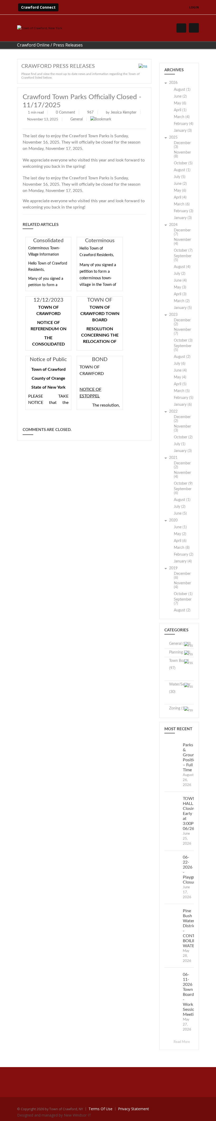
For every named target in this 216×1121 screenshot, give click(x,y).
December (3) (182, 145)
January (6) (183, 405)
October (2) (183, 437)
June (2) (180, 96)
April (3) (180, 294)
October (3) (183, 340)
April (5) (180, 384)
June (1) (180, 527)
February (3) (183, 211)
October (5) (183, 163)
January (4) (183, 561)
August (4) (182, 267)
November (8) (182, 154)
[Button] (194, 28)
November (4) (182, 242)
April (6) (180, 541)
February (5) (183, 398)
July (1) (179, 444)
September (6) (183, 491)
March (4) (182, 117)
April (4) (180, 197)
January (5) (183, 308)
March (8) (182, 548)
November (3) (182, 428)
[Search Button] (181, 28)
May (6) (180, 103)
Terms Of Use (100, 1108)
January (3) (183, 131)
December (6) (182, 576)
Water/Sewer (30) (179, 688)
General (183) (180, 644)
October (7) (183, 250)
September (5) (183, 258)
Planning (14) (179, 652)
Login (194, 7)
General (76, 119)
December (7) (182, 232)
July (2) (179, 274)
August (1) (182, 90)
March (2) (182, 301)
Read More (182, 1042)
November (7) (182, 332)
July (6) (179, 364)
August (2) (182, 357)
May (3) (180, 287)
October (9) (183, 483)
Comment (67, 112)
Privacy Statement (133, 1108)
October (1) (183, 594)
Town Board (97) (179, 664)
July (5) (179, 177)
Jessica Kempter (124, 112)
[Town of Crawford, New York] (39, 28)
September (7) (183, 601)
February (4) (183, 124)
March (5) (182, 391)
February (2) (183, 554)
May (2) (180, 534)
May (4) (180, 377)
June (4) (180, 280)
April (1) (180, 110)
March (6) (182, 204)
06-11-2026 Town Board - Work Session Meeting (190, 994)
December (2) (182, 322)
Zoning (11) (178, 708)
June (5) (180, 513)
